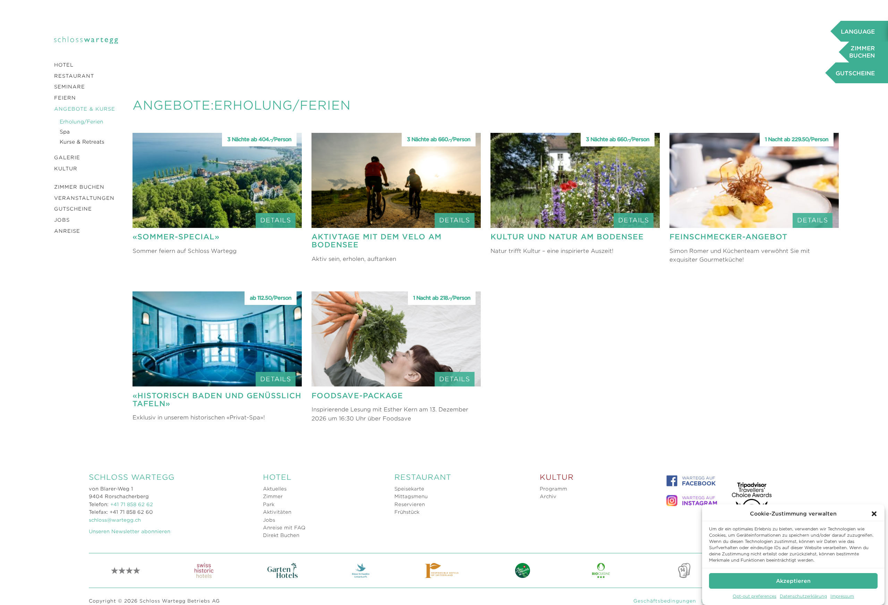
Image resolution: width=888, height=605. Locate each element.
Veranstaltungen (84, 198)
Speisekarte (409, 489)
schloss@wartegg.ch (115, 520)
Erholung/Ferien (81, 122)
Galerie (67, 157)
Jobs (62, 220)
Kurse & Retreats (82, 142)
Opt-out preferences (754, 596)
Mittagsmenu (411, 496)
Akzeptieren (793, 581)
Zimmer (273, 496)
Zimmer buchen (79, 187)
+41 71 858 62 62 (131, 504)
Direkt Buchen (281, 535)
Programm (553, 489)
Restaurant (74, 76)
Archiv (548, 496)
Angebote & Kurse (84, 109)
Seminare (69, 87)
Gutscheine (73, 209)
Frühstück (406, 512)
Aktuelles (275, 489)
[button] (874, 513)
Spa (65, 132)
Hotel (64, 65)
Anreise (67, 231)
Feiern (65, 98)
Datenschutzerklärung (803, 596)
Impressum (842, 596)
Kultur (65, 168)
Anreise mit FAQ (284, 527)
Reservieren (409, 504)
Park (268, 504)
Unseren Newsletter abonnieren (129, 531)
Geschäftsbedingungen (664, 601)
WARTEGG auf (699, 481)
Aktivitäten (277, 512)
